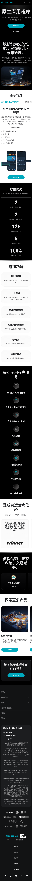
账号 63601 (20, 745)
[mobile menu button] (30, 2)
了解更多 (12, 649)
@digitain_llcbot (11, 736)
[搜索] (25, 2)
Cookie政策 (16, 869)
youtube (21, 876)
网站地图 (16, 858)
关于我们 (16, 852)
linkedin (11, 876)
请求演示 (18, 25)
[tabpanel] (16, 143)
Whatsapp (9, 732)
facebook (5, 876)
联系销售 (18, 31)
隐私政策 (16, 846)
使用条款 (16, 863)
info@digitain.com (11, 739)
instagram (27, 876)
